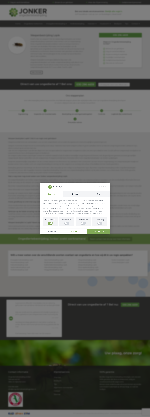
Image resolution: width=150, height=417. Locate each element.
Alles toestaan (98, 231)
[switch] (50, 223)
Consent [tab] (51, 194)
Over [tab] (98, 194)
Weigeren (51, 231)
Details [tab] (75, 194)
